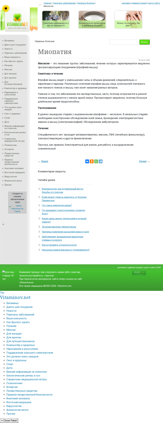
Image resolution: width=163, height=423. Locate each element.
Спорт (7, 118)
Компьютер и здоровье (15, 88)
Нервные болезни (44, 41)
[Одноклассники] (92, 161)
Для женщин (10, 73)
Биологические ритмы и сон (15, 133)
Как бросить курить (13, 61)
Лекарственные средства (11, 154)
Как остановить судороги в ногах (59, 245)
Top (2, 292)
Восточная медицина (14, 172)
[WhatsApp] (96, 161)
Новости (8, 49)
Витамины (9, 40)
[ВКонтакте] (87, 161)
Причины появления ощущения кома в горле (65, 231)
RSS (159, 267)
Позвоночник (10, 145)
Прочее (7, 185)
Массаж (8, 69)
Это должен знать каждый (13, 108)
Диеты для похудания (15, 45)
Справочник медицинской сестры (14, 140)
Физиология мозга (13, 180)
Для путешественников (13, 83)
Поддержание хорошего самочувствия (11, 101)
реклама (126, 3)
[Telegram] (101, 161)
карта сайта (154, 3)
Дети (6, 122)
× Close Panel (9, 420)
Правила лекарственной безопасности (11, 162)
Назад (44, 161)
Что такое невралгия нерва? (57, 205)
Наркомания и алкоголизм (11, 93)
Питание (8, 65)
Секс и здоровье (12, 113)
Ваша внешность (12, 57)
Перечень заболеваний (15, 53)
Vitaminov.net (15, 297)
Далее (143, 161)
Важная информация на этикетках (14, 127)
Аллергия (9, 149)
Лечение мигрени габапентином (59, 227)
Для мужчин (10, 78)
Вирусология (10, 176)
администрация (139, 3)
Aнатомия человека (13, 168)
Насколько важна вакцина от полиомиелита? (66, 250)
